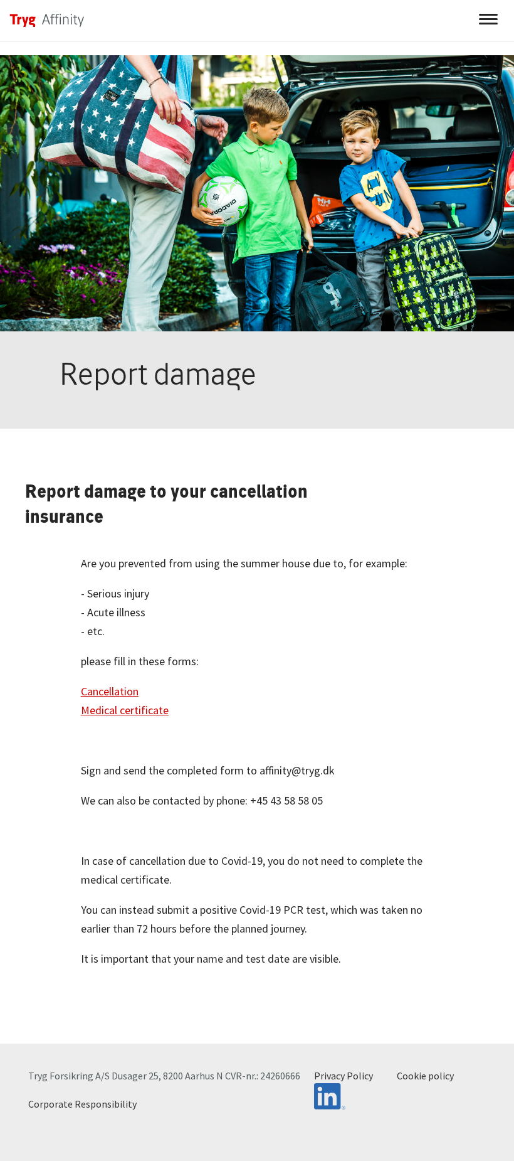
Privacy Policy (343, 1075)
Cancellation (110, 691)
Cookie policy (425, 1075)
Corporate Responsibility (82, 1104)
